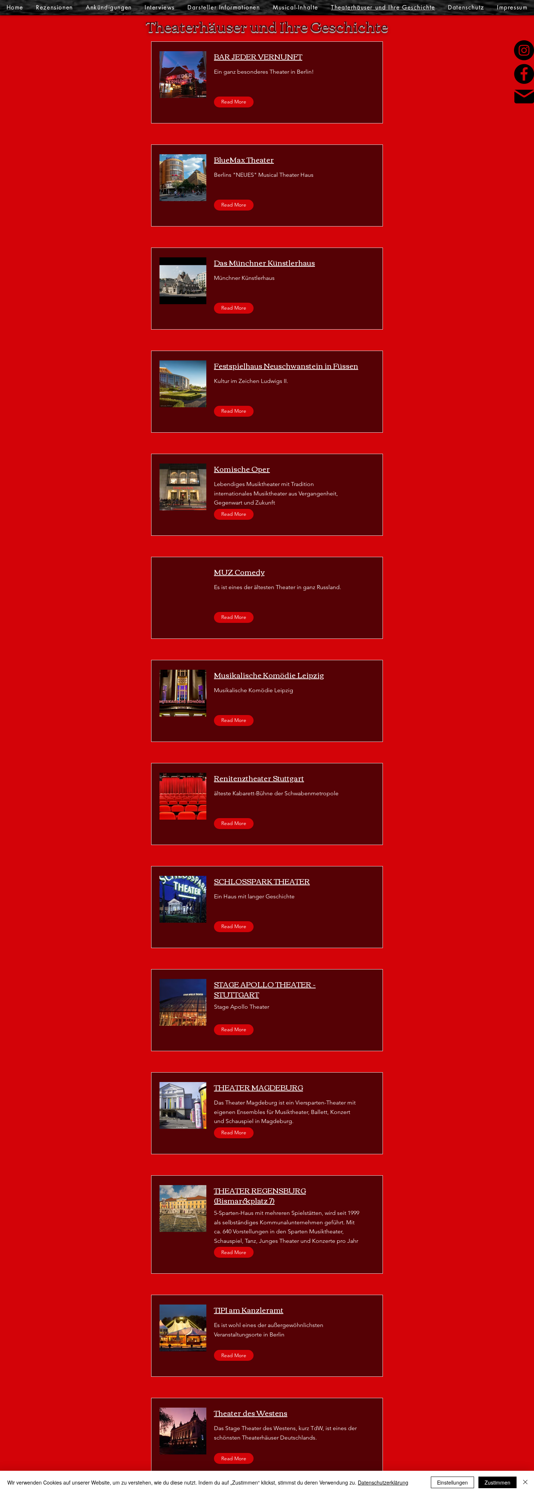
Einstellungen (452, 1482)
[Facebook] (524, 74)
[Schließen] (525, 1482)
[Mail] (524, 96)
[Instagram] (524, 50)
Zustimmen (497, 1482)
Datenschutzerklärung (383, 1482)
